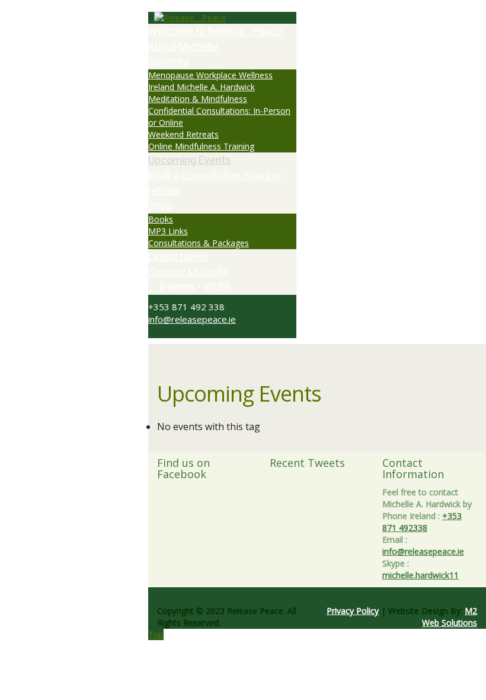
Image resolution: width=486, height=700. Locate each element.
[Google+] (164, 332)
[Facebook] (158, 332)
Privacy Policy (353, 610)
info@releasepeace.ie (192, 319)
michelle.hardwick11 (420, 575)
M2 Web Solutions (449, 616)
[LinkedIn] (177, 332)
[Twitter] (151, 332)
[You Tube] (171, 332)
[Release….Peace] (222, 18)
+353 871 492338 (422, 521)
